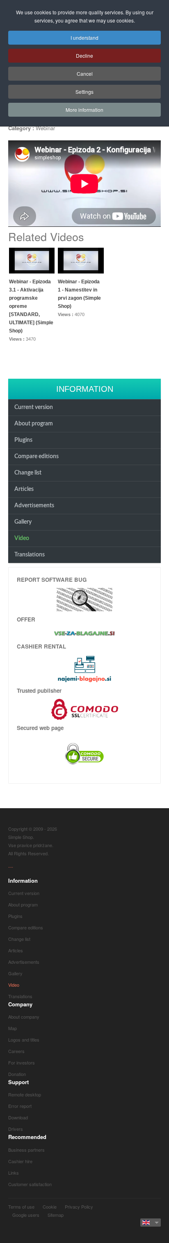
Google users (25, 1214)
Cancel (85, 73)
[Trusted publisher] (84, 708)
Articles (24, 489)
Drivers (15, 1128)
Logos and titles (23, 1039)
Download (18, 1117)
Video (21, 538)
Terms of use (21, 1206)
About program (33, 424)
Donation (17, 1074)
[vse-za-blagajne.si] (84, 633)
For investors (21, 1062)
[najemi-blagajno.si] (84, 669)
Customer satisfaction (30, 1184)
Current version (33, 407)
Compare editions (36, 456)
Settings (84, 91)
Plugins (23, 440)
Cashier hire (20, 1161)
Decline (84, 55)
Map (12, 1028)
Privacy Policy (79, 1206)
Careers (16, 1051)
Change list (27, 473)
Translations (29, 555)
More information (84, 109)
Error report (20, 1106)
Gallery (23, 522)
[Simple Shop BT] (84, 599)
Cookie (50, 1206)
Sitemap (56, 1214)
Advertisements (34, 505)
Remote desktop (24, 1094)
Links (13, 1172)
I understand (84, 37)
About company (23, 1016)
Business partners (26, 1149)
